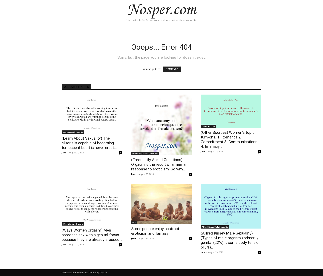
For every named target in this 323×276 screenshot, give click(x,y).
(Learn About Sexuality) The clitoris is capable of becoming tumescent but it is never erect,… (89, 143)
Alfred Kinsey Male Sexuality (215, 227)
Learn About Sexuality (73, 132)
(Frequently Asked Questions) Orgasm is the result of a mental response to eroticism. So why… (159, 164)
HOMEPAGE (172, 69)
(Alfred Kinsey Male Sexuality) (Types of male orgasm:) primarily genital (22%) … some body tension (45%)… (231, 240)
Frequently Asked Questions (145, 153)
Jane (64, 152)
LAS (134, 222)
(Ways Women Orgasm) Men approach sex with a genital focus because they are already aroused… (92, 235)
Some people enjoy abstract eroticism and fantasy (155, 231)
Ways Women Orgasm (73, 224)
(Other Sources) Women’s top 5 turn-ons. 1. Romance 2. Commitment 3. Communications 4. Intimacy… (229, 139)
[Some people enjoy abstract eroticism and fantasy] (161, 204)
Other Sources (208, 126)
